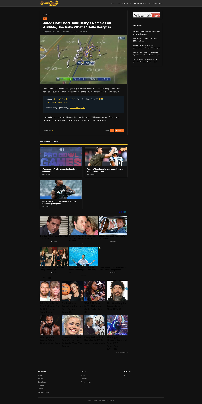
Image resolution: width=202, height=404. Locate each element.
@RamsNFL (70, 99)
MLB (161, 3)
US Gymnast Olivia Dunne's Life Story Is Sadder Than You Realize (72, 342)
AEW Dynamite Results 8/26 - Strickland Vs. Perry (50, 340)
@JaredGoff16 (59, 99)
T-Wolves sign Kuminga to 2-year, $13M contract (145, 40)
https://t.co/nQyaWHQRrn (56, 102)
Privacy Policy (86, 382)
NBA (155, 3)
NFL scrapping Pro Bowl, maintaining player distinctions (146, 33)
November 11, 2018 (77, 108)
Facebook (119, 130)
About (83, 375)
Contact (84, 378)
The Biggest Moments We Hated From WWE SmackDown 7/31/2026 (117, 343)
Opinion (40, 389)
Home (45, 14)
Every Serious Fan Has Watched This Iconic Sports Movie (94, 340)
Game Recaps (42, 382)
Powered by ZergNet (122, 353)
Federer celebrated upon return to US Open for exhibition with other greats (146, 53)
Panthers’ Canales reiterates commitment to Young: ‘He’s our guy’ (146, 47)
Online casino (140, 3)
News (40, 375)
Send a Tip (126, 3)
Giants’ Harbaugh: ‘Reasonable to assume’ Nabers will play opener (59, 202)
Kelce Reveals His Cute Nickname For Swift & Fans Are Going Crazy (49, 308)
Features (41, 385)
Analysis (40, 378)
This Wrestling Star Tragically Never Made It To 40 (117, 306)
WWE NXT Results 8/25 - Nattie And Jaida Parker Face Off (93, 308)
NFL (149, 3)
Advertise (115, 3)
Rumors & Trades (43, 392)
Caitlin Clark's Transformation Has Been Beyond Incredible (72, 308)
